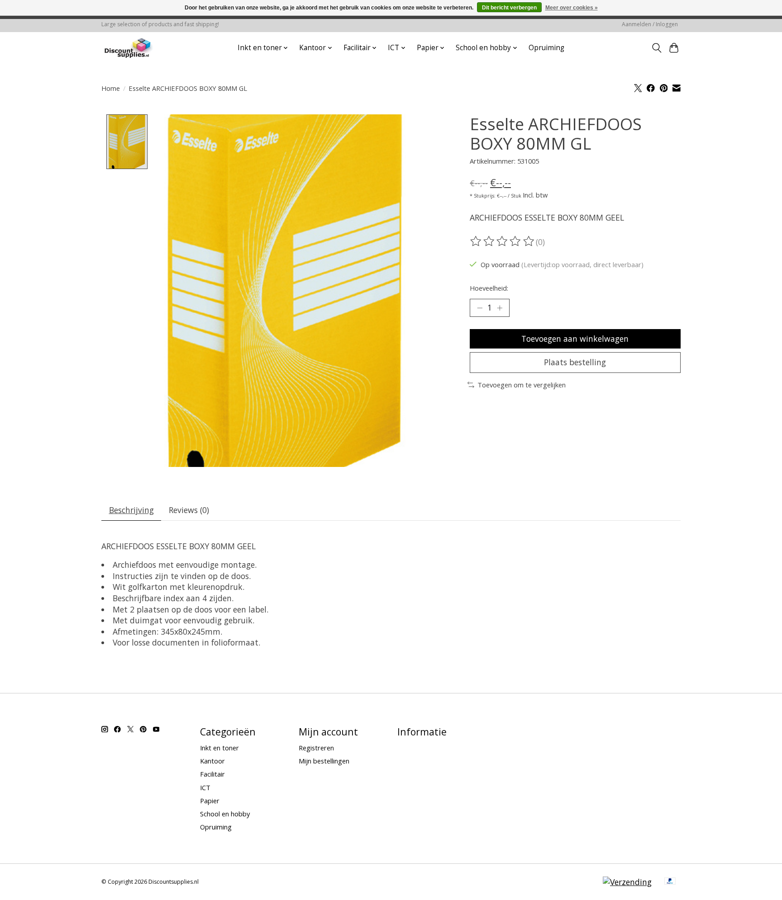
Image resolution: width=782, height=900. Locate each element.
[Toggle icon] (656, 48)
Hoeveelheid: (489, 287)
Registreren (316, 747)
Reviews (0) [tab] (189, 509)
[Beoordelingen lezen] (503, 241)
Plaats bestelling (575, 362)
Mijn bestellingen (324, 760)
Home (110, 88)
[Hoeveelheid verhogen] (499, 308)
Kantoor (212, 760)
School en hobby (225, 813)
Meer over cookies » (571, 8)
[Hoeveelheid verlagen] (479, 308)
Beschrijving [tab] (131, 509)
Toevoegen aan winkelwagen (575, 338)
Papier (209, 800)
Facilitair (212, 773)
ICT (205, 787)
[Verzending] (627, 881)
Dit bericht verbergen (509, 8)
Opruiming (546, 47)
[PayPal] (670, 881)
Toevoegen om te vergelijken (521, 384)
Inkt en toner (219, 747)
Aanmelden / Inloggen (650, 24)
